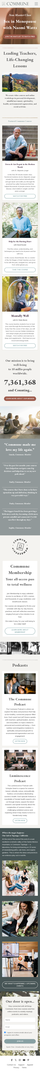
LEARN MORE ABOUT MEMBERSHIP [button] (20, 631)
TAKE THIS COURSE (20, 270)
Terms (24, 1067)
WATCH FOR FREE (20, 196)
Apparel (30, 1065)
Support (21, 1065)
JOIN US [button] (20, 1041)
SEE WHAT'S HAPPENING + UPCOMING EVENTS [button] (20, 985)
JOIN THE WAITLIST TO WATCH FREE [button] (20, 37)
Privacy (16, 1067)
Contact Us (11, 1065)
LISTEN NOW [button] (20, 741)
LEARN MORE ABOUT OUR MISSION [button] (20, 399)
